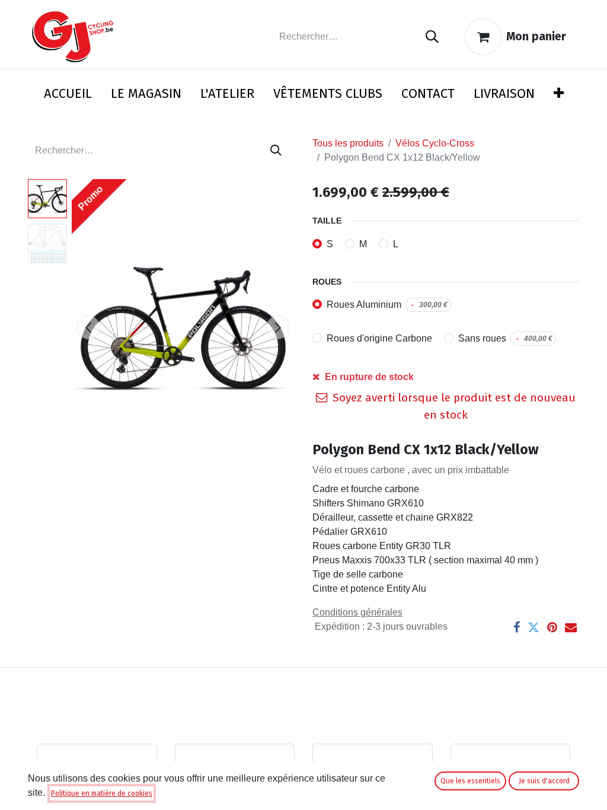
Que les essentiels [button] (470, 781)
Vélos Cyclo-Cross (434, 143)
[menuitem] (68, 95)
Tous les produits (348, 143)
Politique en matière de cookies (101, 793)
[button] (88, 327)
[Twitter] (533, 627)
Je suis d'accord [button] (544, 781)
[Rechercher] (432, 37)
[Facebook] (516, 627)
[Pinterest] (552, 627)
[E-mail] (571, 627)
